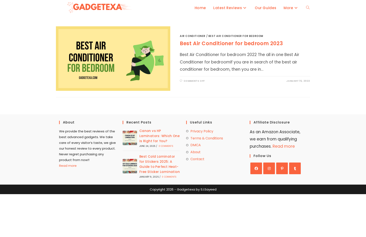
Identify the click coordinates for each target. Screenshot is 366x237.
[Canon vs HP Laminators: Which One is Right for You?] (130, 138)
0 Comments (166, 146)
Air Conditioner (192, 36)
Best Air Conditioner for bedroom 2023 (231, 43)
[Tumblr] (295, 168)
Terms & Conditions (206, 138)
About (195, 152)
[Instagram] (269, 168)
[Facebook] (256, 168)
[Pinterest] (282, 168)
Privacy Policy (201, 131)
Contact (197, 159)
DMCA (195, 145)
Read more (68, 165)
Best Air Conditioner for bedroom (235, 36)
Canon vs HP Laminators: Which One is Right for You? (159, 136)
